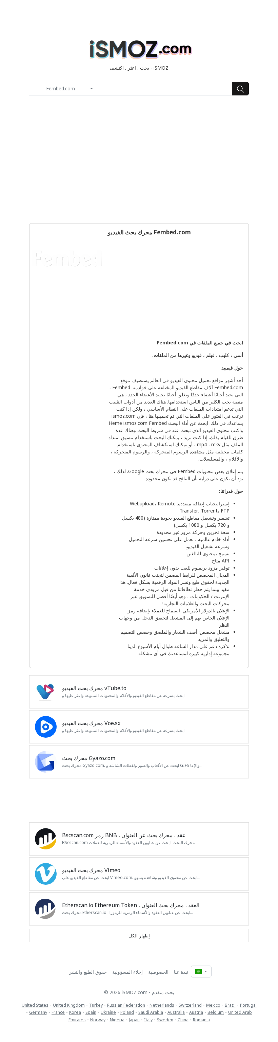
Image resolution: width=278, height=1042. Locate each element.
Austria (196, 1012)
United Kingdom (69, 1005)
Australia (176, 1012)
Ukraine (108, 1012)
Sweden (165, 1020)
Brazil (230, 1005)
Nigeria (117, 1020)
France (58, 1012)
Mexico (213, 1005)
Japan (134, 1020)
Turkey (96, 1005)
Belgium (215, 1012)
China (183, 1020)
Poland (127, 1012)
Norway (97, 1020)
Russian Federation (126, 1005)
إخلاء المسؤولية (127, 972)
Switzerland (190, 1005)
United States (35, 1005)
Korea (75, 1012)
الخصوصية (158, 972)
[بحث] (240, 88)
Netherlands (162, 1005)
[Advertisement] (139, 159)
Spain (90, 1012)
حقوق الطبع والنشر (88, 972)
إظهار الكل (139, 935)
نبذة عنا (181, 972)
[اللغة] (201, 971)
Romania (201, 1020)
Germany (38, 1012)
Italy (148, 1020)
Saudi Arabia (150, 1012)
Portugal (248, 1005)
